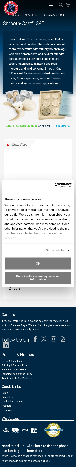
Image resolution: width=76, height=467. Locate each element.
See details (63, 125)
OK (38, 263)
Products (6, 405)
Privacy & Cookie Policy (14, 369)
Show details (55, 250)
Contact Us (8, 397)
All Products (31, 15)
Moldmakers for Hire (12, 401)
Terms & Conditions (12, 361)
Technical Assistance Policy (17, 374)
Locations (7, 410)
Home (5, 393)
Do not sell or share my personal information (38, 278)
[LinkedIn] (6, 346)
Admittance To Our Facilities (17, 378)
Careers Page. (19, 325)
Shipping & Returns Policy (15, 365)
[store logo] (11, 8)
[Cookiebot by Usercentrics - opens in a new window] (55, 185)
